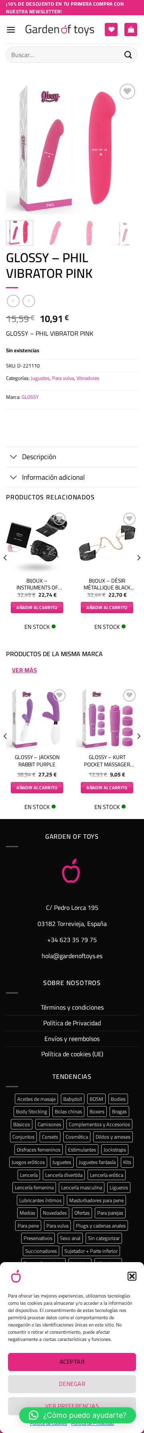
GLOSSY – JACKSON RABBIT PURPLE (37, 761)
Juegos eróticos (28, 1162)
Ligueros (119, 1187)
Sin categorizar (104, 1238)
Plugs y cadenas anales (101, 1225)
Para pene (28, 1225)
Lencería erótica (106, 1175)
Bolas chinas (68, 1111)
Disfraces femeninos (38, 1149)
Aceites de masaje (36, 1099)
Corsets (50, 1136)
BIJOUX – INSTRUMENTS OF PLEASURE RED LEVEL (37, 584)
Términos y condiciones (72, 1007)
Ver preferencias (72, 1406)
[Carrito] (130, 29)
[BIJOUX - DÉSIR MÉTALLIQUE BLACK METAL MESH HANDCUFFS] (107, 542)
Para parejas (110, 1212)
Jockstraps (115, 1149)
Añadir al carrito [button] (37, 608)
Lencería (29, 1175)
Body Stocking (31, 1111)
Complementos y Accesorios (99, 1124)
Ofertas (82, 1212)
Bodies (118, 1099)
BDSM (96, 1099)
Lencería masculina (81, 1187)
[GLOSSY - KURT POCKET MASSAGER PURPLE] (107, 718)
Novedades (55, 1212)
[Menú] (11, 29)
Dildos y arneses (113, 1136)
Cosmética (77, 1136)
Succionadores (41, 1251)
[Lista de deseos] (111, 29)
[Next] (125, 148)
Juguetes (40, 378)
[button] (132, 1276)
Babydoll (72, 1099)
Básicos (21, 1124)
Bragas (119, 1111)
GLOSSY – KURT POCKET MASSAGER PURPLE (107, 761)
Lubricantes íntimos (40, 1200)
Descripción (39, 456)
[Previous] (19, 148)
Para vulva (63, 378)
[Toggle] (14, 457)
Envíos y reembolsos (72, 1039)
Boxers (97, 1111)
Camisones (49, 1124)
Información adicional (53, 477)
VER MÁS (24, 670)
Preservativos (38, 1238)
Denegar (72, 1384)
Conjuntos (23, 1136)
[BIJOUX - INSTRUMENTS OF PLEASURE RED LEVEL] (37, 542)
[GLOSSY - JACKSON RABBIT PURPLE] (37, 718)
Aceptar (72, 1361)
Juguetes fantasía (97, 1162)
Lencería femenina (34, 1187)
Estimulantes (82, 1149)
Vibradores (87, 378)
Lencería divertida (63, 1175)
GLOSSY (30, 397)
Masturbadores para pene (96, 1200)
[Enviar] (128, 54)
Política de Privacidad (72, 1023)
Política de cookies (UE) (72, 1054)
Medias (27, 1212)
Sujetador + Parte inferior (91, 1251)
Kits (127, 1162)
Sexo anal (70, 1238)
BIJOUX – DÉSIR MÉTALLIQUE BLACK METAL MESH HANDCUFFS (107, 584)
